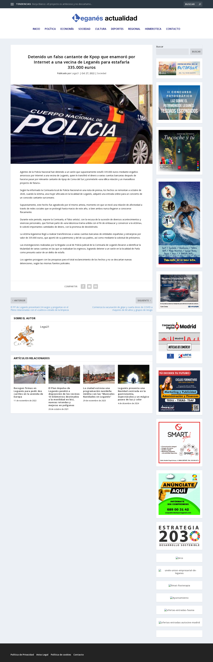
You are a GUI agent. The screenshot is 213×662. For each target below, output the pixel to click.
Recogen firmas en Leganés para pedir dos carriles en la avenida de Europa (28, 392)
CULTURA (100, 29)
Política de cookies (61, 654)
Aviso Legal (42, 654)
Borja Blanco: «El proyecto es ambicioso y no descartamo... (62, 3)
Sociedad (101, 73)
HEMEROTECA (153, 29)
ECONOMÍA (67, 29)
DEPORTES (117, 29)
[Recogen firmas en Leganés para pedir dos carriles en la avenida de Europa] (29, 374)
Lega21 (75, 73)
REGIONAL (134, 29)
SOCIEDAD (84, 29)
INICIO (36, 29)
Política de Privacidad (22, 654)
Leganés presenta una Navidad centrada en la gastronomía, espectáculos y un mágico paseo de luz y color (133, 394)
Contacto (78, 654)
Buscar (159, 46)
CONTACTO (173, 29)
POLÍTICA (50, 29)
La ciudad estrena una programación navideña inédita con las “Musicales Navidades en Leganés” (98, 392)
